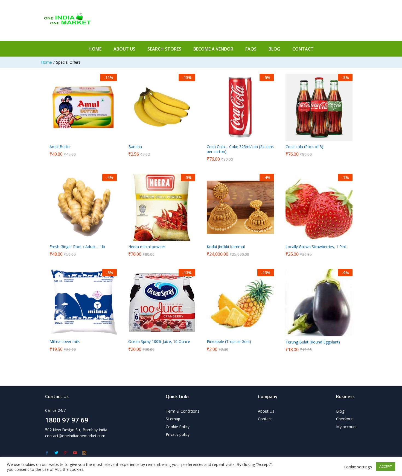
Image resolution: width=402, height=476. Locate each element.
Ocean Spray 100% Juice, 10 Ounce (159, 341)
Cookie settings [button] (358, 466)
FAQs (251, 49)
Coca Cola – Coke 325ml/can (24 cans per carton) (240, 149)
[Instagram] (84, 453)
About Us (124, 49)
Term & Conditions (182, 411)
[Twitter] (56, 453)
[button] (76, 137)
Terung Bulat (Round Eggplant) (313, 342)
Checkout (344, 418)
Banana (135, 146)
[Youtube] (75, 453)
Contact (303, 49)
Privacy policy (178, 434)
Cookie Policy (178, 426)
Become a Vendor (213, 49)
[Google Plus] (65, 453)
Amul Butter (60, 146)
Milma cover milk (64, 341)
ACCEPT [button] (385, 466)
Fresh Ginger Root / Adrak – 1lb (77, 246)
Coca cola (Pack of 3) (304, 146)
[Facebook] (47, 453)
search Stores (164, 49)
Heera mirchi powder (146, 246)
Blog (340, 411)
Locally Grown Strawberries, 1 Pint (316, 246)
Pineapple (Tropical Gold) (229, 341)
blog (274, 49)
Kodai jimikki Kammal (226, 246)
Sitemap (173, 418)
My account (346, 426)
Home (95, 49)
